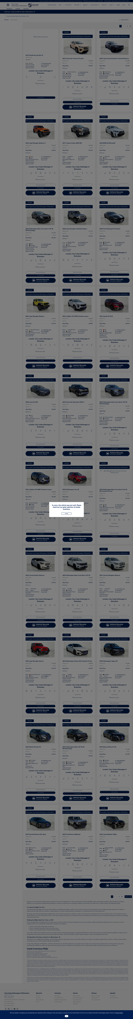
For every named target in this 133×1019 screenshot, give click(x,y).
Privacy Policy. (119, 1013)
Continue (66, 513)
